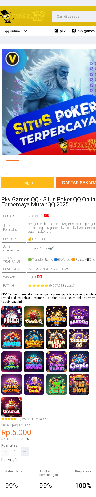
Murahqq (34, 216)
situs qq (24, 425)
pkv (14, 425)
